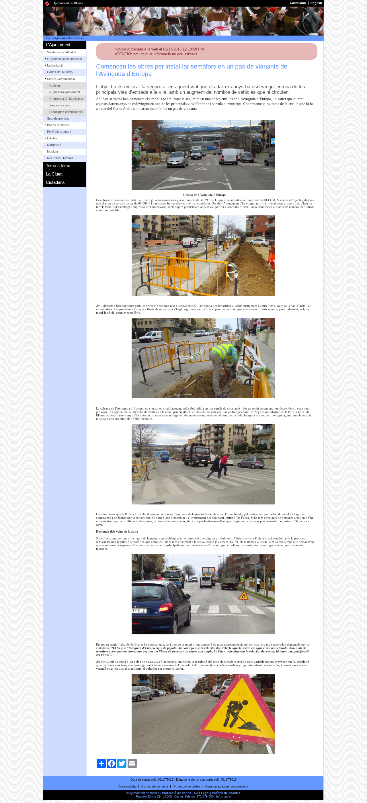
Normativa (54, 145)
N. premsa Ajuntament (64, 92)
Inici (48, 38)
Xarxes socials (59, 105)
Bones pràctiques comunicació (226, 786)
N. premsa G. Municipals (66, 98)
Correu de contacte (154, 786)
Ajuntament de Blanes (68, 3)
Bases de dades (58, 125)
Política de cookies (226, 793)
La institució (55, 65)
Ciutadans (55, 182)
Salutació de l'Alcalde (61, 52)
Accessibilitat (127, 786)
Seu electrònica (58, 118)
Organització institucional (64, 59)
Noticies (79, 38)
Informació (223, 796)
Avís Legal (201, 793)
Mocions (53, 151)
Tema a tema (58, 165)
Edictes (52, 138)
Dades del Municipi (60, 72)
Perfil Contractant (59, 131)
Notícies (55, 85)
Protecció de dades (186, 786)
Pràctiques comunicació (66, 112)
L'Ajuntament (58, 44)
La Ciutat (54, 173)
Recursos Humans (60, 158)
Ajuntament (62, 38)
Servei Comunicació (61, 79)
